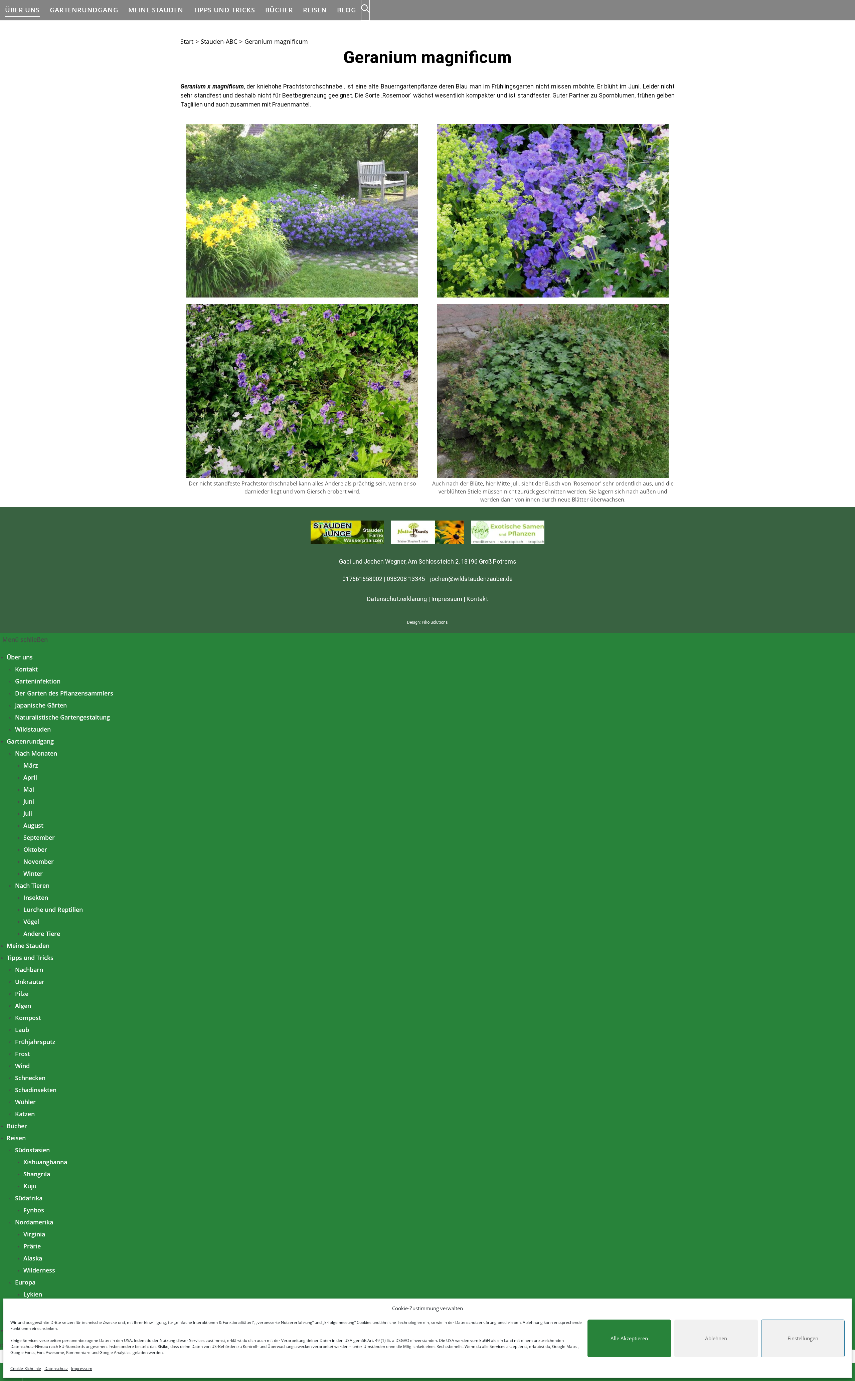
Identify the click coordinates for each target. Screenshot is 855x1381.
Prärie (32, 1246)
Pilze (21, 994)
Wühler (25, 1102)
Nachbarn (29, 970)
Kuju (29, 1186)
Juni (28, 801)
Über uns (20, 657)
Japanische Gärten (41, 705)
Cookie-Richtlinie (25, 1368)
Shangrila (36, 1174)
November (38, 861)
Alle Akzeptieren (629, 1338)
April (30, 777)
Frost (22, 1054)
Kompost (28, 1018)
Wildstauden (33, 729)
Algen (23, 1006)
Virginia (34, 1234)
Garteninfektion (37, 681)
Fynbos (33, 1210)
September (39, 837)
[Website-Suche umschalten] (365, 10)
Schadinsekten (35, 1090)
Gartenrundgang (30, 741)
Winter (33, 873)
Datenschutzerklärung (476, 1322)
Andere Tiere (41, 934)
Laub (22, 1030)
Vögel (31, 922)
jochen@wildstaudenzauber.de (471, 578)
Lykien (32, 1294)
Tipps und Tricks (30, 958)
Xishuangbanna (45, 1162)
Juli (27, 813)
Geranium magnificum (276, 41)
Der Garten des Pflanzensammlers (64, 693)
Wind (22, 1066)
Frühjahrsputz (35, 1042)
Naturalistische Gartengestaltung (62, 717)
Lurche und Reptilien (53, 910)
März (30, 765)
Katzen (25, 1114)
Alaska (32, 1258)
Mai (28, 789)
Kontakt (477, 598)
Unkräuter (29, 982)
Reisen (16, 1138)
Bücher (17, 1126)
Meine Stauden (28, 946)
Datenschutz (56, 1368)
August (33, 825)
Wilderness (39, 1270)
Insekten (35, 898)
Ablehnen (716, 1338)
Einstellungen (803, 1338)
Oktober (35, 849)
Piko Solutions (435, 622)
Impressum (81, 1368)
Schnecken (30, 1078)
